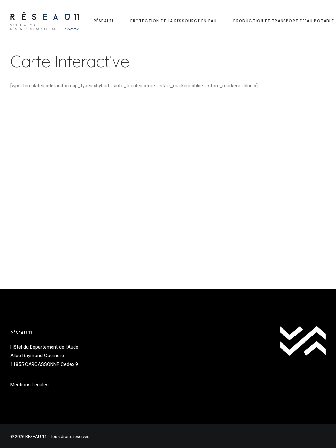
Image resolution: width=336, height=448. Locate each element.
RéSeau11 (104, 21)
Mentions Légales (29, 385)
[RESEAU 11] (44, 21)
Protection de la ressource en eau (173, 21)
